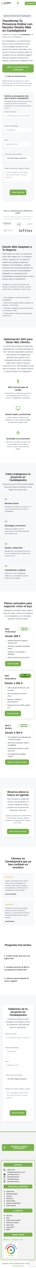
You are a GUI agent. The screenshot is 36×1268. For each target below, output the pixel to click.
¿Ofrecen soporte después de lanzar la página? (16, 979)
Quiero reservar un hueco (18, 831)
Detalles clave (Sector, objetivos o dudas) (17, 168)
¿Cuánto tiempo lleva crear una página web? (17, 957)
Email (6, 140)
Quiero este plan (13, 663)
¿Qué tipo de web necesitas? (13, 154)
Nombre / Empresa (10, 112)
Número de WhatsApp (11, 126)
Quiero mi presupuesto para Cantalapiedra (18, 68)
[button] (18, 3)
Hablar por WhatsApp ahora (16, 76)
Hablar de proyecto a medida (17, 762)
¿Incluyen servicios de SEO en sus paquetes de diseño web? (16, 968)
